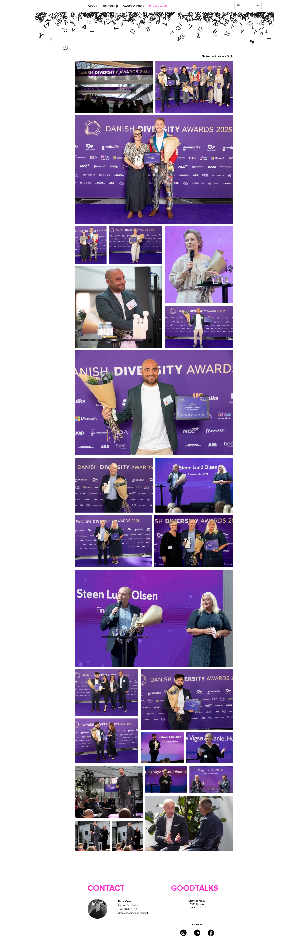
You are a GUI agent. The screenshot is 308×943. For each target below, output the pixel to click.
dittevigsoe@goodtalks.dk (133, 912)
